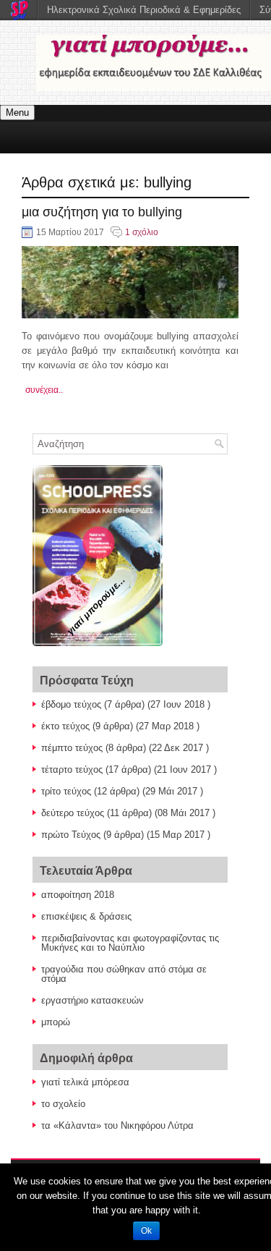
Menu (17, 112)
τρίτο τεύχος (66, 791)
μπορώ (55, 1022)
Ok (146, 1231)
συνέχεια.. (44, 390)
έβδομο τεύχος (71, 704)
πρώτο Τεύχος (70, 834)
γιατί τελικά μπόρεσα (85, 1082)
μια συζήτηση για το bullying (102, 212)
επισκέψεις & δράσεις (86, 916)
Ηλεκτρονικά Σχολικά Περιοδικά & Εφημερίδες (144, 9)
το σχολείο (63, 1103)
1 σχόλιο (141, 232)
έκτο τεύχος (65, 726)
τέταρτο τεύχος (72, 769)
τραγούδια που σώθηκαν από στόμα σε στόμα (124, 974)
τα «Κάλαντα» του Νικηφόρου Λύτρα (117, 1125)
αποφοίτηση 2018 (77, 894)
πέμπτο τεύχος (72, 747)
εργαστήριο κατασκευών (92, 1000)
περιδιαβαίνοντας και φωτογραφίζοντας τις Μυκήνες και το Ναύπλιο (130, 943)
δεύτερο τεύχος (72, 812)
